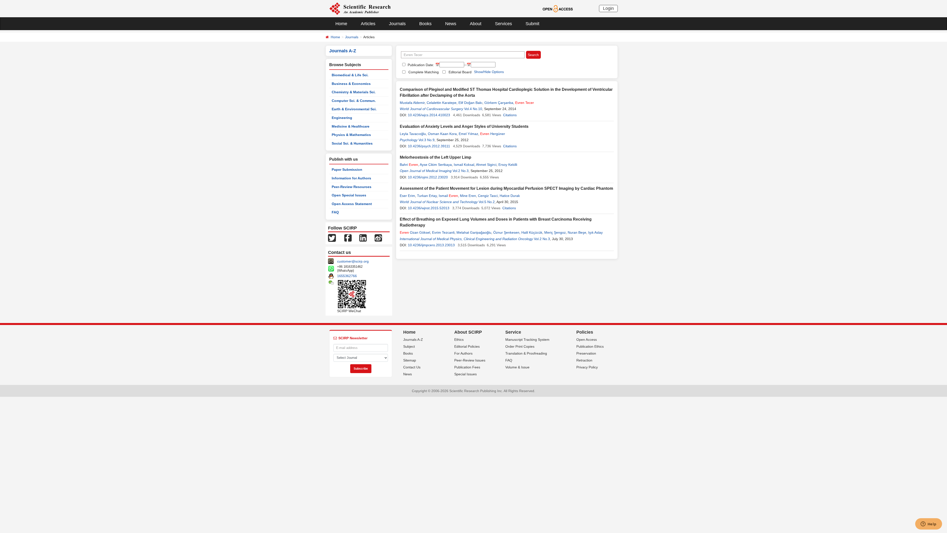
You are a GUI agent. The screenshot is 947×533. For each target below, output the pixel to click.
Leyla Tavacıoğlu (413, 134)
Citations (510, 115)
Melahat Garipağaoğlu (473, 232)
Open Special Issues (349, 195)
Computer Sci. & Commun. (354, 101)
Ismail (448, 196)
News (450, 23)
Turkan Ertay (427, 196)
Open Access (586, 340)
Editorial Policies (467, 346)
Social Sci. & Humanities (352, 143)
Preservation (586, 353)
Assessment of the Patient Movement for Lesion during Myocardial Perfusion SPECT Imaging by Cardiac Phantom (506, 188)
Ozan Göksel (415, 232)
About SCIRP (468, 332)
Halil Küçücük (531, 232)
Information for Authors (351, 178)
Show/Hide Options (489, 72)
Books (425, 23)
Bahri (409, 165)
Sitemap (409, 360)
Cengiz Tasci (488, 196)
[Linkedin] (363, 238)
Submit (532, 23)
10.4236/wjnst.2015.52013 (428, 208)
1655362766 (347, 276)
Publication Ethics (590, 346)
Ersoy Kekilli (507, 165)
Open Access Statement (352, 204)
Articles (368, 23)
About (475, 23)
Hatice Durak (510, 196)
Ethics (459, 340)
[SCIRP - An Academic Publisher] (360, 8)
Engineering (342, 118)
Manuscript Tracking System (527, 340)
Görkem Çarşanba (498, 103)
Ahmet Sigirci (486, 165)
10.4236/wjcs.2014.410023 (429, 115)
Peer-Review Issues (469, 360)
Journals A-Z (413, 340)
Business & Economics (351, 84)
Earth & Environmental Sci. (354, 109)
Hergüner (492, 134)
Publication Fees (467, 367)
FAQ (335, 212)
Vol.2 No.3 (461, 171)
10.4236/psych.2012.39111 (429, 146)
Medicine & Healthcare (350, 126)
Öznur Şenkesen (506, 232)
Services (503, 23)
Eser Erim (407, 196)
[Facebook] (348, 238)
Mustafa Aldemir (412, 103)
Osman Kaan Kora (442, 134)
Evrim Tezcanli (443, 232)
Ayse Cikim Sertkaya (436, 165)
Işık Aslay (595, 232)
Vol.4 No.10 (473, 109)
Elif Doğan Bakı (470, 103)
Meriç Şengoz (555, 232)
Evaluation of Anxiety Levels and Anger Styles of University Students (464, 126)
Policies (584, 332)
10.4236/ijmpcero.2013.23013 (431, 245)
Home (341, 23)
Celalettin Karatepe (441, 103)
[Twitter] (332, 238)
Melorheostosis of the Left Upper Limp (435, 157)
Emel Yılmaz (468, 134)
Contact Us (411, 367)
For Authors (463, 353)
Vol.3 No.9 (427, 140)
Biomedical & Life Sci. (350, 75)
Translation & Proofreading (526, 353)
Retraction (584, 360)
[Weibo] (378, 238)
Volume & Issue (517, 367)
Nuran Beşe (577, 232)
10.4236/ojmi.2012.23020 (428, 177)
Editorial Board (460, 72)
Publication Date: (420, 65)
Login (608, 8)
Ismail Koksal (464, 165)
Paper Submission (347, 169)
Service (513, 332)
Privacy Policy (587, 367)
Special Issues (465, 374)
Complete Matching (423, 72)
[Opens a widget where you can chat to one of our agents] (928, 524)
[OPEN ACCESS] (557, 8)
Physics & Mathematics (351, 135)
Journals (397, 23)
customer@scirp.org (353, 261)
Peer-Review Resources (351, 187)
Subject (409, 346)
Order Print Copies (519, 346)
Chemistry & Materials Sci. (354, 92)
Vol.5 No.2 (487, 202)
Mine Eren (468, 196)
